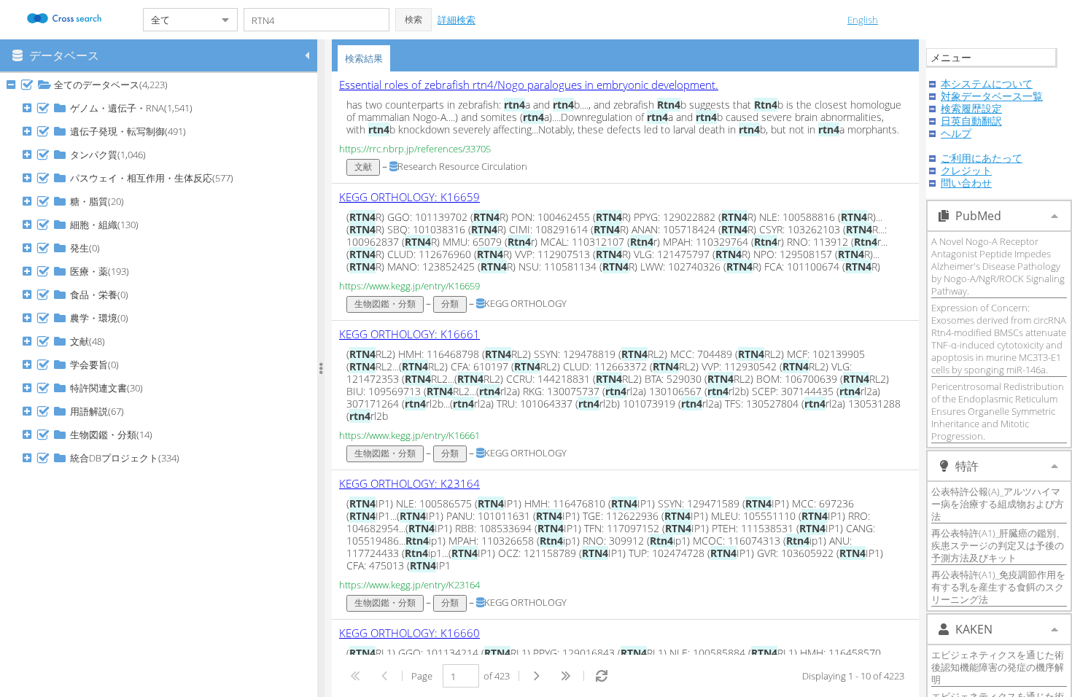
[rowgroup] (162, 385)
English (862, 19)
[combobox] (179, 20)
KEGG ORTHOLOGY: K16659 (409, 197)
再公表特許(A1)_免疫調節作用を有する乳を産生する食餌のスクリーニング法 (998, 587)
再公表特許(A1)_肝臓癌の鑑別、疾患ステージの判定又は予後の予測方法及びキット (998, 545)
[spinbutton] (460, 676)
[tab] (364, 58)
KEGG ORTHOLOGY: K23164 (409, 483)
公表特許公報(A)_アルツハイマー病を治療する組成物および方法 (997, 504)
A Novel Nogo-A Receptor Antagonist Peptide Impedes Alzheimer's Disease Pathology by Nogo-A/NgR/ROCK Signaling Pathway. (998, 266)
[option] (625, 127)
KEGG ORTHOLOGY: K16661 (409, 334)
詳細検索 (456, 19)
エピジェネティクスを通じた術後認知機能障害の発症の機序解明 (997, 667)
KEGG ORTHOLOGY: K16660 (409, 633)
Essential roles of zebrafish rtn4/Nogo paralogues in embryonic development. (528, 84)
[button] (413, 19)
